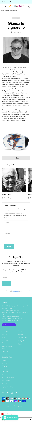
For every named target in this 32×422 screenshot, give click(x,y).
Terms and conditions (8, 377)
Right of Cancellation (8, 387)
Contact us (5, 351)
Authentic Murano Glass (7, 347)
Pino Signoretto (17, 72)
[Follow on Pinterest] (16, 393)
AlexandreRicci (22, 406)
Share (17, 158)
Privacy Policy (12, 215)
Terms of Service (22, 215)
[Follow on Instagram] (12, 393)
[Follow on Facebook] (3, 393)
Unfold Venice (6, 10)
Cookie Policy (6, 384)
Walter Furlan (6, 194)
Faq (3, 374)
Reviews (4, 338)
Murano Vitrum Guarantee (6, 342)
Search (4, 361)
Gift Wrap (20, 334)
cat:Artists (16, 18)
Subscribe (6, 284)
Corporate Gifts (22, 338)
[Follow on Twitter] (7, 393)
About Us (4, 334)
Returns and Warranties (5, 370)
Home (2, 10)
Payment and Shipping (5, 365)
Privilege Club (22, 341)
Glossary (20, 344)
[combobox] (16, 414)
